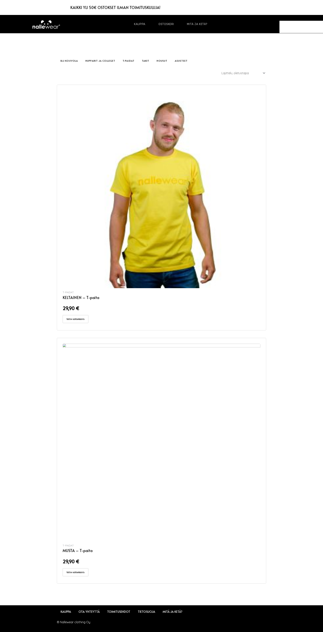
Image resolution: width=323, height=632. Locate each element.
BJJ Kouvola (69, 60)
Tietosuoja (146, 611)
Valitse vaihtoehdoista (75, 319)
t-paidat (128, 60)
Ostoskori (166, 24)
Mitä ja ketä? (197, 24)
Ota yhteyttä (89, 611)
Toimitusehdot (118, 611)
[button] (285, 18)
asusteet (181, 60)
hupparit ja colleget (100, 60)
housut (162, 60)
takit (145, 60)
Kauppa (139, 24)
